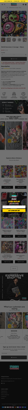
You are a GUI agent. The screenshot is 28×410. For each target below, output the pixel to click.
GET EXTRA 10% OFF (14, 210)
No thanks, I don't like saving (14, 214)
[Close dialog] (25, 194)
